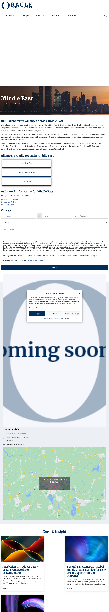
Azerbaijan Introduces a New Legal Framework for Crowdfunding (21, 569)
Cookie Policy (44, 318)
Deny (54, 314)
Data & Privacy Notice (35, 260)
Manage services (34, 308)
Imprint (66, 318)
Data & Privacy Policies (56, 318)
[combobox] (39, 215)
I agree (54, 486)
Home (3, 104)
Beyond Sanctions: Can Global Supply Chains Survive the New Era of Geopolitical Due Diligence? (86, 571)
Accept (37, 314)
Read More (7, 588)
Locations (9, 104)
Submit (54, 267)
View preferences (72, 314)
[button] (79, 293)
